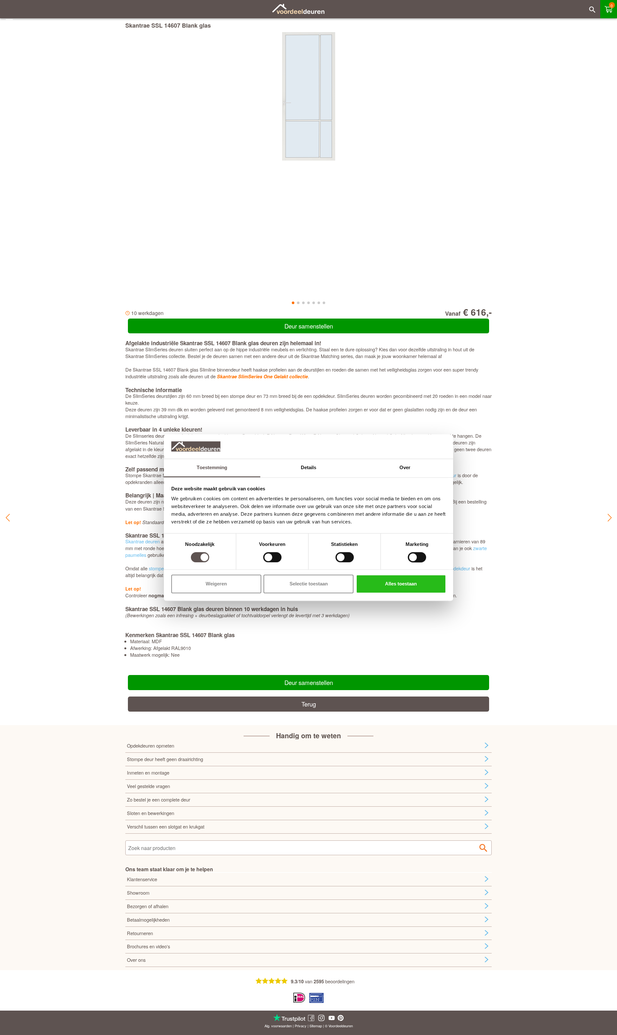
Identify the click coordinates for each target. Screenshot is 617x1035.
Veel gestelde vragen (148, 786)
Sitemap (315, 1025)
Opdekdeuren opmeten (150, 745)
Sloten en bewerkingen (150, 813)
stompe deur (161, 568)
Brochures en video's (148, 946)
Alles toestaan (401, 584)
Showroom (138, 892)
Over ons (136, 959)
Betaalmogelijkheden (148, 919)
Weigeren (216, 584)
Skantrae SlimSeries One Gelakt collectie (262, 376)
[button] (7, 518)
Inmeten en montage (148, 772)
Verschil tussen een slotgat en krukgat (165, 826)
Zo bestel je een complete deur (158, 799)
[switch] (272, 557)
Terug (308, 704)
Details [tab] (309, 467)
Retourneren (140, 933)
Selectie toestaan (309, 584)
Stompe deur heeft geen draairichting (165, 759)
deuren (347, 1025)
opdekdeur (459, 568)
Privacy (301, 1025)
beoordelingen (339, 981)
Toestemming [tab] (212, 467)
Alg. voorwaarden (278, 1025)
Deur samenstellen (308, 326)
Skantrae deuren (142, 541)
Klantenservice (142, 879)
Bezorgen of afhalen (147, 906)
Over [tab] (404, 467)
